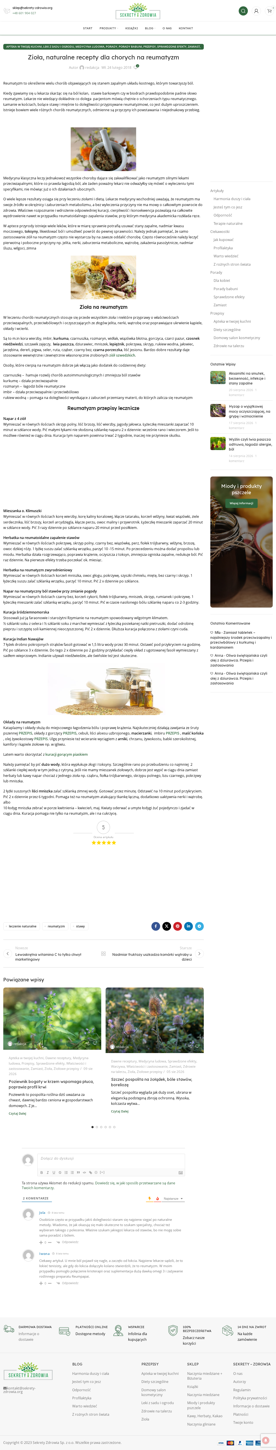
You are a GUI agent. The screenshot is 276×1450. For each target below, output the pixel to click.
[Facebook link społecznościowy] (155, 926)
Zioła (48, 1068)
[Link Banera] (241, 542)
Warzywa (118, 1066)
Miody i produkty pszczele (201, 1405)
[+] (102, 1172)
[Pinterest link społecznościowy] (177, 926)
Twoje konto (243, 1422)
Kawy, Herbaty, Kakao (205, 1416)
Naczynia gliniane (201, 1424)
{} (96, 1172)
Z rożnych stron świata (232, 264)
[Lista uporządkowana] (66, 1172)
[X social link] (166, 926)
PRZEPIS (25, 733)
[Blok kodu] (84, 1172)
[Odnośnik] (90, 1172)
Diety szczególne (227, 329)
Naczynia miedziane (203, 1394)
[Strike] (60, 1172)
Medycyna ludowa (90, 47)
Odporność (223, 215)
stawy (80, 926)
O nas (238, 1373)
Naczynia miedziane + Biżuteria (204, 1376)
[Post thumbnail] (218, 384)
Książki (192, 1386)
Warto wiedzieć (226, 256)
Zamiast (194, 47)
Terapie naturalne (228, 223)
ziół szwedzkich (122, 355)
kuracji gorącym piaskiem (66, 754)
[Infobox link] (28, 1333)
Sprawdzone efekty (172, 47)
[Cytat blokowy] (78, 1172)
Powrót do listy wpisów (103, 953)
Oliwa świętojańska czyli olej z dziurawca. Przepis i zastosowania (238, 660)
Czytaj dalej (17, 1113)
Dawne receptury (58, 1058)
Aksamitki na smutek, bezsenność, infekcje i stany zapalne (247, 378)
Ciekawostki (220, 231)
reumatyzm (56, 926)
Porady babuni (130, 47)
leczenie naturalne (22, 926)
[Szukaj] (243, 11)
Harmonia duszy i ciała (232, 198)
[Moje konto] (256, 11)
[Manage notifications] (265, 1440)
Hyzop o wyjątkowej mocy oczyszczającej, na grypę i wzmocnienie (249, 411)
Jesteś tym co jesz (228, 207)
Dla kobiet (222, 280)
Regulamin (242, 1390)
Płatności (240, 1414)
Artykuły (217, 190)
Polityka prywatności (250, 1398)
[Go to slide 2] (97, 1127)
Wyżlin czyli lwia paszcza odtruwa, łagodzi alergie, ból (250, 444)
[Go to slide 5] (110, 1127)
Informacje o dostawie (251, 1406)
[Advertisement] (103, 473)
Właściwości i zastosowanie (147, 1066)
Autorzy (239, 1381)
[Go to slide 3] (101, 1127)
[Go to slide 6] (114, 1127)
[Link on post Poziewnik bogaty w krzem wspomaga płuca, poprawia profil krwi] (52, 1018)
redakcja (92, 67)
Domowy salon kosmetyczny (237, 337)
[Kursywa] (48, 1172)
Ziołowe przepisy (66, 1068)
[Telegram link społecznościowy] (199, 926)
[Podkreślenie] (54, 1172)
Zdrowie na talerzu (229, 345)
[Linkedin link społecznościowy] (188, 926)
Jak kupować (224, 239)
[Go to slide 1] (92, 1127)
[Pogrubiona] (42, 1172)
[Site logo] (138, 10)
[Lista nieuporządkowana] (72, 1172)
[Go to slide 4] (106, 1127)
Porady (111, 47)
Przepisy (149, 47)
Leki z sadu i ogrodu (58, 47)
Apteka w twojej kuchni (24, 47)
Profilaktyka (223, 248)
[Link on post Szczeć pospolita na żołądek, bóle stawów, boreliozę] (155, 1020)
